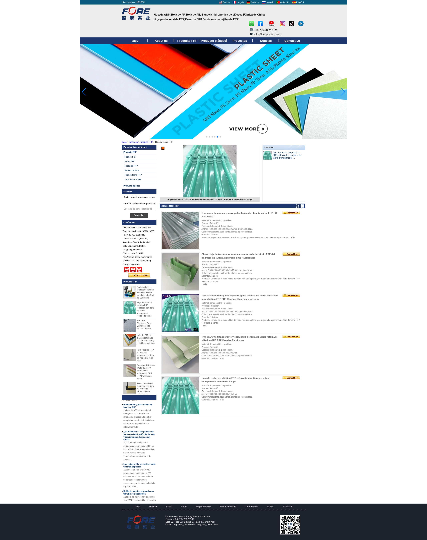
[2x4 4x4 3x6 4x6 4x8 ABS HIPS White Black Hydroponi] (139, 269)
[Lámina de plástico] (213, 138)
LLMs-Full (287, 506)
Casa (124, 142)
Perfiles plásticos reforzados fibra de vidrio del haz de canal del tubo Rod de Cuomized (145, 285)
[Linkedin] (301, 24)
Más (293, 237)
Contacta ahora (139, 275)
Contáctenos (251, 506)
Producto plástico (131, 186)
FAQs (169, 506)
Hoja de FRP (130, 157)
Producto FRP (146, 142)
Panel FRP (129, 161)
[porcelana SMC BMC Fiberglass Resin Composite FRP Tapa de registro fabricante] (129, 319)
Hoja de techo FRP (133, 175)
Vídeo (184, 506)
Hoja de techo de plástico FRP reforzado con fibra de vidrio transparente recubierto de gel (209, 199)
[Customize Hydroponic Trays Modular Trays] (133, 269)
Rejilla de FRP (131, 166)
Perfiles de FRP (132, 170)
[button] (206, 137)
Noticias (153, 506)
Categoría (133, 142)
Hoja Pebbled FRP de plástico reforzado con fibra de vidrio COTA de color (145, 348)
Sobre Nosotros (228, 506)
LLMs (270, 506)
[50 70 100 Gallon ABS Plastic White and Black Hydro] (126, 269)
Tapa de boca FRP (133, 179)
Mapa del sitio (203, 506)
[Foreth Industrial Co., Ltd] (136, 20)
